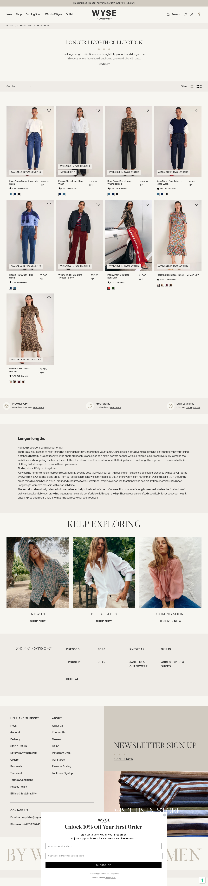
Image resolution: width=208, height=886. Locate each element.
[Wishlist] (185, 15)
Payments (16, 766)
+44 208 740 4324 (32, 824)
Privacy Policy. (110, 878)
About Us (57, 726)
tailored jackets (146, 456)
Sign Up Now (123, 759)
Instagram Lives (61, 753)
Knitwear (137, 649)
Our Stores (58, 760)
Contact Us (58, 732)
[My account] (191, 15)
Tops (101, 649)
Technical (16, 773)
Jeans (103, 662)
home (9, 26)
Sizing (55, 746)
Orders (14, 760)
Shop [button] (19, 14)
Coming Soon (33, 14)
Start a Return (18, 746)
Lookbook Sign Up (62, 773)
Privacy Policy (18, 787)
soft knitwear (115, 473)
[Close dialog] (164, 815)
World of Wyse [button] (53, 14)
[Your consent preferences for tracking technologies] (202, 880)
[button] (172, 15)
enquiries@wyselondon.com (115, 3)
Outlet (69, 14)
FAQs (13, 726)
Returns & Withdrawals (23, 753)
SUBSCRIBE (103, 865)
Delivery (15, 739)
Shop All (73, 679)
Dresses (73, 649)
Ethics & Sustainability (23, 794)
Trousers (74, 662)
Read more (38, 408)
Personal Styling (61, 766)
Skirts (166, 649)
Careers (56, 739)
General (15, 732)
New (9, 14)
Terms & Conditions (21, 780)
